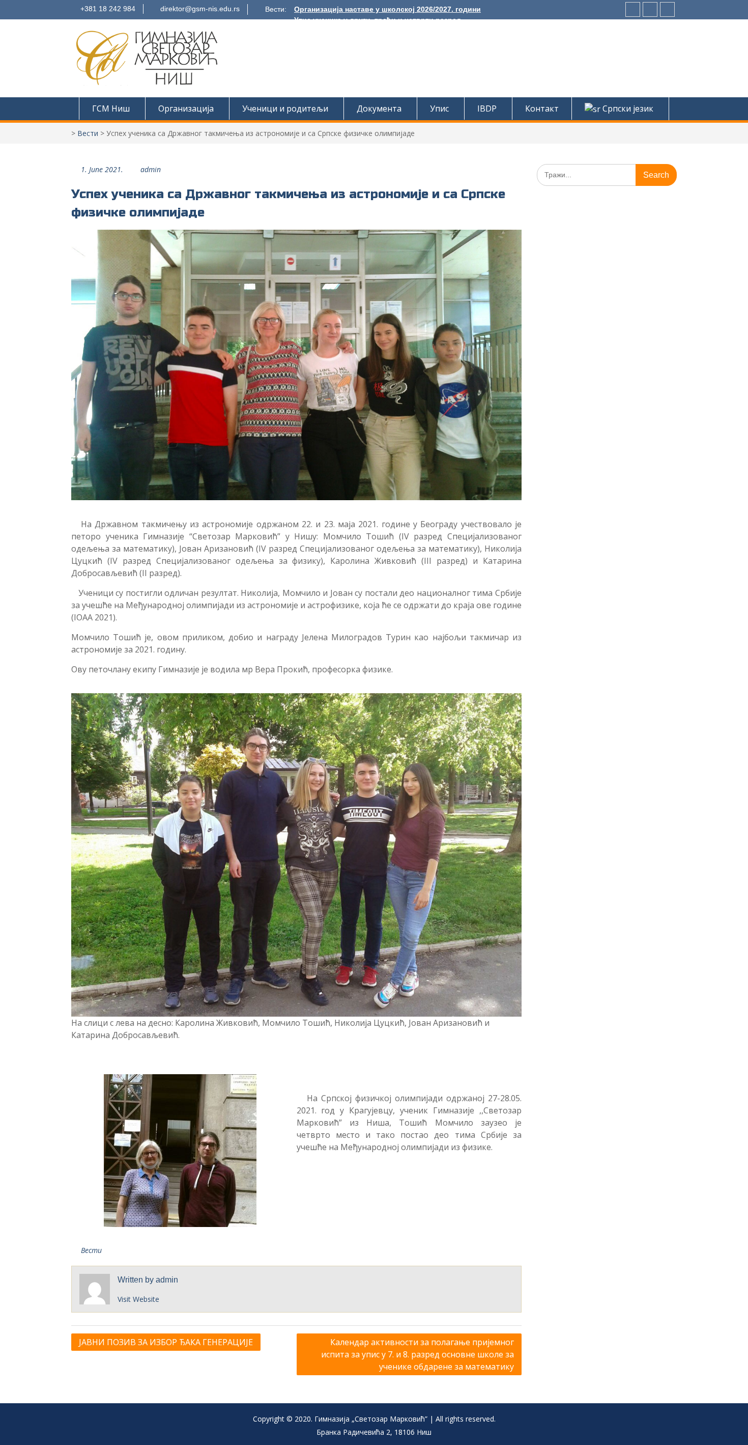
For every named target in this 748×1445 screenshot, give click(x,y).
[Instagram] (632, 9)
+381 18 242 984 (107, 9)
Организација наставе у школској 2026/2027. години (387, 9)
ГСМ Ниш (111, 108)
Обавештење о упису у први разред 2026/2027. (378, 30)
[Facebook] (650, 9)
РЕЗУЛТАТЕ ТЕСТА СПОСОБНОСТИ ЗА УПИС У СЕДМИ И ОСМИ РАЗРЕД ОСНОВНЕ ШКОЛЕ (454, 41)
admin (150, 169)
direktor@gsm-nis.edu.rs (200, 9)
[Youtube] (667, 9)
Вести (87, 133)
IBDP (487, 108)
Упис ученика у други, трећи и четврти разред (377, 20)
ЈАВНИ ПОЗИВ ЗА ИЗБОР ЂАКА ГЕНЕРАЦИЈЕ (166, 1342)
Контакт (542, 108)
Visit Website (138, 1299)
